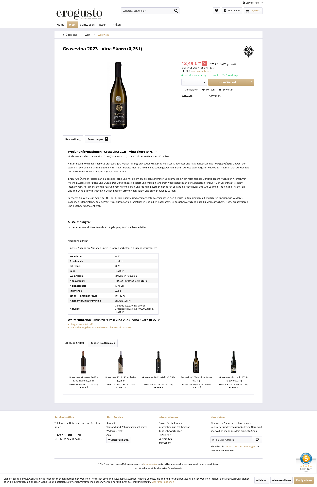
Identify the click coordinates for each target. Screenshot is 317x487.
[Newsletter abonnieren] (257, 439)
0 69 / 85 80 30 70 (67, 435)
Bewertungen (97, 139)
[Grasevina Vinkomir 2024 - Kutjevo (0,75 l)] (233, 362)
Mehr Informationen (163, 481)
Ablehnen (261, 480)
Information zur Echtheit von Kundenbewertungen (174, 429)
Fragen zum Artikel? (81, 324)
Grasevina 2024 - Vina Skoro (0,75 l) (196, 379)
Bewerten (227, 89)
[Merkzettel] (216, 10)
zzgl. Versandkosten (201, 71)
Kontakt (110, 423)
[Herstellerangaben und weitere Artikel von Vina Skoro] (248, 52)
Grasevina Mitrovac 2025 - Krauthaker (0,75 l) (83, 379)
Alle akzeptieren (281, 480)
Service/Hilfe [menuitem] (252, 2)
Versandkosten (150, 464)
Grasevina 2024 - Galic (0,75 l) (158, 377)
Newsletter (164, 434)
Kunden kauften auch (102, 342)
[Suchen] (176, 10)
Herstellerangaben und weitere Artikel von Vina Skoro (100, 327)
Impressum (164, 442)
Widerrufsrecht (114, 431)
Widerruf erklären (118, 439)
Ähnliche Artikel (74, 342)
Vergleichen (191, 89)
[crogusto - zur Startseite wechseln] (79, 13)
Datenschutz (165, 438)
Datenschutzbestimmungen (240, 446)
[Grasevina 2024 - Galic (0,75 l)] (158, 362)
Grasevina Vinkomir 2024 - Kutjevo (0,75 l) (233, 379)
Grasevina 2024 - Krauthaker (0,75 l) (121, 379)
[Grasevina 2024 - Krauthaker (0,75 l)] (121, 362)
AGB (108, 434)
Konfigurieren (304, 480)
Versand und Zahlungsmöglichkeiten (126, 427)
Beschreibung (73, 139)
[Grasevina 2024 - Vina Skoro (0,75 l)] (196, 362)
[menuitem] (150, 10)
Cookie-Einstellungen (170, 423)
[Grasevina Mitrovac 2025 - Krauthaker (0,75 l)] (83, 362)
